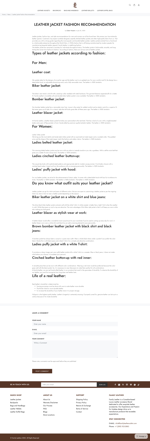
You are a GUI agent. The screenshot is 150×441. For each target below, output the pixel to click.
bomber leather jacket (42, 107)
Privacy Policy (81, 402)
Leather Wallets (15, 408)
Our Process (47, 405)
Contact (79, 412)
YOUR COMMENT (38, 339)
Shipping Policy (82, 399)
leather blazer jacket (51, 121)
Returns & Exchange (83, 405)
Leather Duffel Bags (17, 412)
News (9, 15)
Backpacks (14, 402)
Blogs (45, 412)
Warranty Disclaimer (50, 402)
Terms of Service (82, 408)
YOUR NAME (36, 320)
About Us (46, 399)
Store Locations (48, 415)
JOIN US (102, 385)
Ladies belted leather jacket (52, 142)
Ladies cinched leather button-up (55, 155)
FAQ (45, 408)
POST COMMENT (42, 371)
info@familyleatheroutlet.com (126, 423)
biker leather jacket (69, 96)
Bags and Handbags (17, 405)
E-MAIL (34, 329)
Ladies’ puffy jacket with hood (53, 169)
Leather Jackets (15, 399)
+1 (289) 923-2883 (122, 426)
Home (4, 15)
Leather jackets (95, 41)
